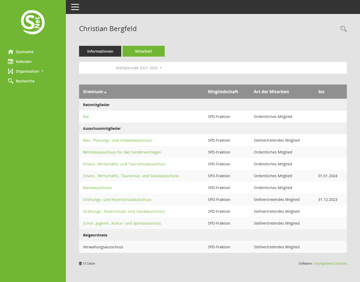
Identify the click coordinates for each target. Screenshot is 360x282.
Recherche (25, 80)
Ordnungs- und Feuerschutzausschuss (117, 199)
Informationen (100, 51)
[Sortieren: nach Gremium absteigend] (105, 92)
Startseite (24, 51)
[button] (33, 71)
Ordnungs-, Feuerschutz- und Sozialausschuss (124, 211)
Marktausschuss (97, 187)
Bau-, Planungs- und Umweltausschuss (117, 140)
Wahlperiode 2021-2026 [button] (137, 67)
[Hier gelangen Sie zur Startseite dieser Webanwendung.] (33, 22)
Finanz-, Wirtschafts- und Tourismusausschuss (124, 163)
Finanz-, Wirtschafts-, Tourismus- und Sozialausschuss (131, 175)
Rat (86, 116)
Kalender (24, 61)
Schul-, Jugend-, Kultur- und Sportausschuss (122, 223)
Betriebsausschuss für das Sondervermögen (122, 152)
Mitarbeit (143, 51)
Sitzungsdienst (330, 263)
